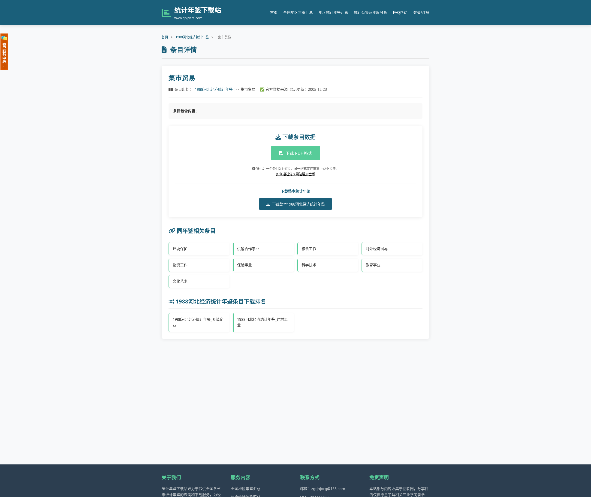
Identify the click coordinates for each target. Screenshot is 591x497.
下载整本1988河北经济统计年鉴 (298, 204)
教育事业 (373, 264)
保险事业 (244, 264)
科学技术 (309, 264)
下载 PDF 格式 (299, 153)
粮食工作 (309, 248)
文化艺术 (180, 281)
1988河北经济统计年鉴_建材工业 (262, 322)
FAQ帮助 (400, 12)
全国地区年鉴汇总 (298, 12)
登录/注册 (421, 12)
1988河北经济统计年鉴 (192, 37)
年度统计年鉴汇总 (333, 12)
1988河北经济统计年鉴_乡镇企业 (198, 322)
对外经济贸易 (377, 248)
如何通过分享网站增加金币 (295, 174)
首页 (273, 12)
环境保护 (180, 248)
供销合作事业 (248, 248)
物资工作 (180, 264)
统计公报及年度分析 (370, 12)
